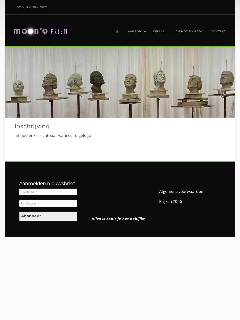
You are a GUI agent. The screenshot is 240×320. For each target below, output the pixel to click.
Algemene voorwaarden (181, 191)
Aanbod (134, 31)
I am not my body (188, 31)
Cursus (159, 31)
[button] (145, 31)
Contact (218, 31)
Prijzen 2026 (170, 201)
